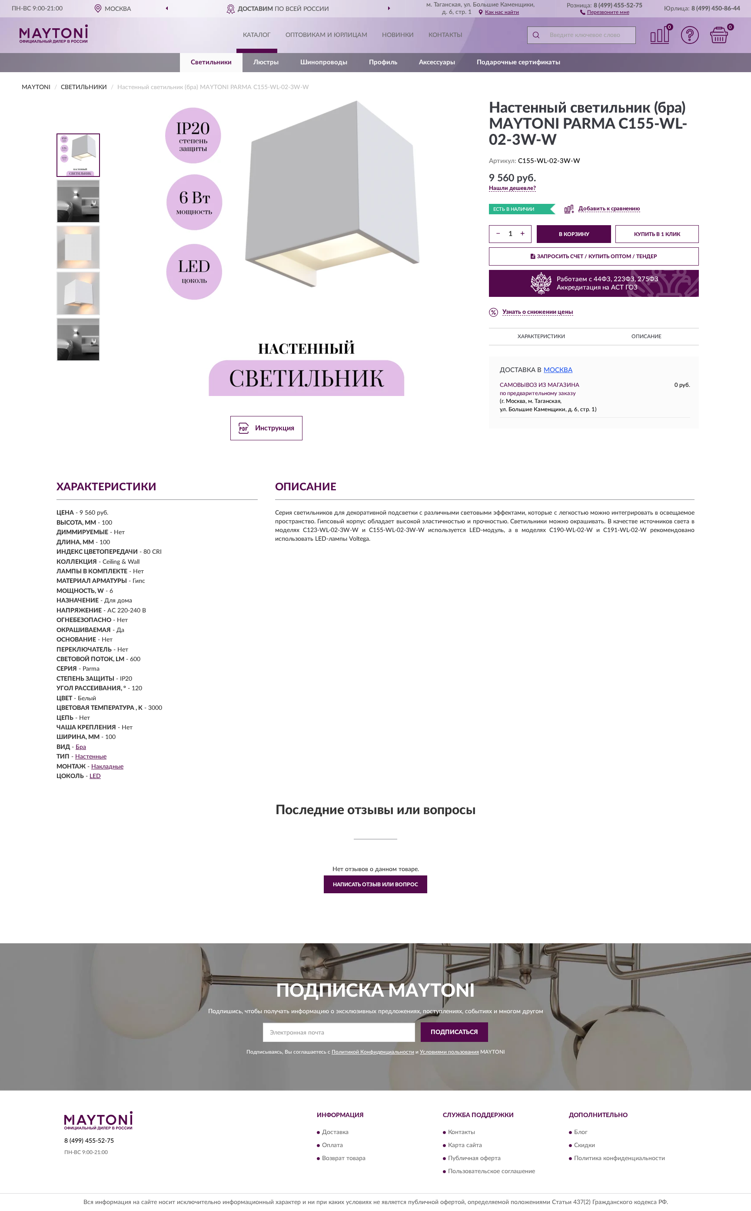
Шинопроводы (323, 62)
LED (95, 776)
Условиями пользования (449, 1052)
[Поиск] (536, 35)
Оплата (332, 1145)
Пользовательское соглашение (491, 1171)
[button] (604, 11)
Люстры (266, 62)
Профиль (383, 62)
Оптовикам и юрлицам (326, 35)
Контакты (445, 35)
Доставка (335, 1132)
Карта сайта (465, 1145)
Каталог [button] (257, 35)
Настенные (90, 757)
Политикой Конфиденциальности (373, 1052)
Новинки (398, 35)
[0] (719, 35)
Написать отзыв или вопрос (375, 884)
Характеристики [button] (541, 336)
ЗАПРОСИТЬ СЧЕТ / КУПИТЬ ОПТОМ (597, 256)
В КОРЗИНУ (574, 234)
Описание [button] (646, 336)
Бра (81, 747)
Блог (581, 1132)
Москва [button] (558, 370)
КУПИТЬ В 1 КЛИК (657, 234)
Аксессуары (437, 62)
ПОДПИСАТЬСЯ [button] (454, 1032)
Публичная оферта (474, 1158)
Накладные (107, 767)
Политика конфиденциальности (619, 1158)
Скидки (584, 1145)
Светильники (211, 62)
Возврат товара (344, 1158)
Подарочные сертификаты (518, 62)
